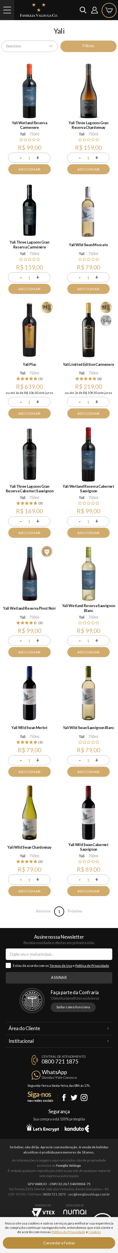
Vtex (43, 1212)
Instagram (84, 1097)
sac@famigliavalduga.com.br (89, 1194)
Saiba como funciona (73, 1007)
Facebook (64, 1097)
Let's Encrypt (42, 1127)
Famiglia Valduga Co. (39, 10)
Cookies (94, 1232)
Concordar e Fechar (59, 1243)
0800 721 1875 (60, 1061)
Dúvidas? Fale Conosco (59, 1077)
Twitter (74, 1097)
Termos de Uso (61, 965)
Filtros (88, 45)
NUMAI (74, 1212)
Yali (22, 134)
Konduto (77, 1127)
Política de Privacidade (92, 965)
